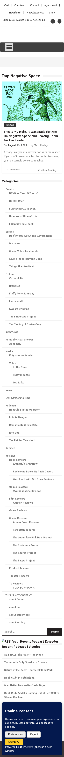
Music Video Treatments (23, 251)
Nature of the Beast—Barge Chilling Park (28, 670)
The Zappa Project (24, 560)
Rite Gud (9, 124)
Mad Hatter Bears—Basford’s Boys (24, 685)
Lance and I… (17, 301)
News (8, 390)
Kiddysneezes (21, 375)
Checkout (19, 5)
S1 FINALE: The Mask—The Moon (23, 654)
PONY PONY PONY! (23, 587)
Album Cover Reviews (26, 522)
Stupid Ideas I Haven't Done (25, 259)
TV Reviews (16, 583)
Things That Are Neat (21, 266)
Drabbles (14, 286)
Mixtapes (14, 243)
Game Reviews (18, 510)
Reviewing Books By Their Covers (33, 471)
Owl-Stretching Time (17, 398)
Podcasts (11, 405)
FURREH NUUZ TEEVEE (22, 208)
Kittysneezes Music (21, 355)
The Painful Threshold (22, 440)
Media (9, 351)
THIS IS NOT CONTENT (18, 595)
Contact (34, 5)
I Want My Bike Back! (21, 224)
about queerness (19, 615)
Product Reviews (19, 568)
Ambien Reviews (23, 502)
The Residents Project (26, 545)
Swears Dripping (19, 309)
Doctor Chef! (16, 201)
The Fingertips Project (22, 316)
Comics (10, 189)
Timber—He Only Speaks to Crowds (25, 662)
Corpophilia (16, 278)
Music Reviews (18, 518)
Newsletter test (35, 12)
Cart (6, 5)
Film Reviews (17, 498)
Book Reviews (17, 460)
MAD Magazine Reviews (27, 491)
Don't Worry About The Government (30, 236)
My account (50, 5)
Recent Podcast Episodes (21, 646)
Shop (52, 12)
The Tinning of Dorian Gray (25, 324)
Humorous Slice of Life (23, 216)
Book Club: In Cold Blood (19, 677)
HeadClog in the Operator (24, 409)
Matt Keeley (41, 145)
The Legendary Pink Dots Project (32, 537)
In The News (20, 367)
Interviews (11, 332)
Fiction (9, 274)
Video (12, 363)
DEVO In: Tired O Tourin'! (23, 193)
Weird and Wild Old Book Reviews (33, 479)
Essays (9, 231)
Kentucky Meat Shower (19, 339)
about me (14, 607)
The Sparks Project (24, 553)
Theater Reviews (19, 576)
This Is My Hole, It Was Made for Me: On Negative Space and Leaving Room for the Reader (31, 136)
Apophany (15, 343)
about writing (17, 622)
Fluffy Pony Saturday (21, 293)
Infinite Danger (18, 417)
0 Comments (13, 169)
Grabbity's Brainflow (25, 464)
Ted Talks (18, 382)
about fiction (16, 599)
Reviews (10, 455)
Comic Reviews (18, 487)
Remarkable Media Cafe (23, 425)
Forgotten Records (24, 530)
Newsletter (15, 12)
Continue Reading (47, 170)
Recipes (10, 448)
